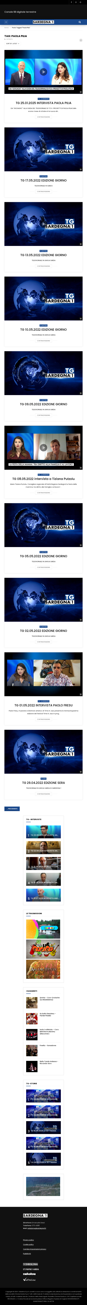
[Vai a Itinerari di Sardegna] (43, 1195)
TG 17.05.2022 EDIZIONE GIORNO (44, 180)
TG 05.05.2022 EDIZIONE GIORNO (43, 556)
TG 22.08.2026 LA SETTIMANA (44, 1115)
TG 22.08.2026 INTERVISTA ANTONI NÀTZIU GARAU (53, 851)
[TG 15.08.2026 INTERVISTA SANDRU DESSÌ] (43, 863)
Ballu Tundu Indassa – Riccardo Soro (49, 1062)
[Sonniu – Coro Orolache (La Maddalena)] (31, 1002)
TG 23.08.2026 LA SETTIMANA (44, 1099)
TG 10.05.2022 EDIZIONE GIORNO (43, 330)
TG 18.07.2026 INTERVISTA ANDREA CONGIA (50, 898)
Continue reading (43, 117)
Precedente (12, 809)
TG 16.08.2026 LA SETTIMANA (43, 1131)
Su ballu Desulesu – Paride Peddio (48, 1014)
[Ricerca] (80, 22)
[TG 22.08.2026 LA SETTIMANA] (43, 1111)
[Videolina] (30, 1265)
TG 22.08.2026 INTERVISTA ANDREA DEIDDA (50, 835)
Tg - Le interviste (43, 99)
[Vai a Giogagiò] (43, 958)
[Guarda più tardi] (80, 2)
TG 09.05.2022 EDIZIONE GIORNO (43, 404)
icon (43, 72)
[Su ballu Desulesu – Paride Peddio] (31, 1018)
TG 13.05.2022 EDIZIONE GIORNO (43, 255)
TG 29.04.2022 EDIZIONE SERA (43, 783)
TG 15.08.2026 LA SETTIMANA (43, 1146)
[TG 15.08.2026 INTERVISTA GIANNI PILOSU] (43, 879)
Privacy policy (28, 1240)
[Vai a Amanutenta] (43, 978)
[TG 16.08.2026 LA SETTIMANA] (43, 1127)
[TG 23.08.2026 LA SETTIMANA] (43, 1095)
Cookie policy (28, 1244)
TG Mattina (43, 176)
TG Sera (43, 779)
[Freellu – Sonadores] (31, 1050)
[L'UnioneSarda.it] (31, 1269)
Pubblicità (27, 1254)
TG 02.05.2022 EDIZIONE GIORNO (43, 631)
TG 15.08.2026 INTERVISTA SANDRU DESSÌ (49, 866)
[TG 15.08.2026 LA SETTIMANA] (43, 1143)
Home (6, 28)
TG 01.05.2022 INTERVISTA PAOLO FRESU (43, 705)
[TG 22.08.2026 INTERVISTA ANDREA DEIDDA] (43, 831)
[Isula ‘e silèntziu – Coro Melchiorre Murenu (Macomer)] (31, 1034)
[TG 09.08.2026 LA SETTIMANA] (43, 1159)
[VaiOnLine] (29, 1280)
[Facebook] (71, 2)
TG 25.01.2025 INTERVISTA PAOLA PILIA (43, 103)
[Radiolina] (29, 1274)
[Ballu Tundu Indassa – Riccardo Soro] (31, 1066)
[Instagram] (76, 2)
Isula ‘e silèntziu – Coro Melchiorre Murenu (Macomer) (49, 1031)
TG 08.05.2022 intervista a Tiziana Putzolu (43, 479)
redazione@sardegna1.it (36, 1228)
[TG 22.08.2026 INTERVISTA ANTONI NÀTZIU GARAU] (43, 847)
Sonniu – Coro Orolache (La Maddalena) (50, 999)
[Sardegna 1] (43, 22)
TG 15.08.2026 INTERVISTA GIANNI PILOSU (49, 882)
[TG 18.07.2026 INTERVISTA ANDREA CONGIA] (43, 895)
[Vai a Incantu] (43, 938)
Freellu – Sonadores (48, 1045)
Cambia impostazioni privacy (34, 1249)
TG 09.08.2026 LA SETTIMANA (44, 1162)
